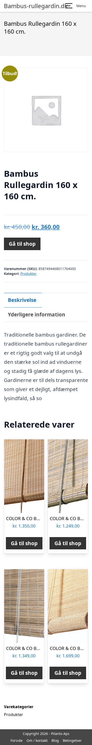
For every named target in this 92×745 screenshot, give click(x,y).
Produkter (28, 273)
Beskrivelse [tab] (22, 300)
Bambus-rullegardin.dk (36, 6)
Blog (55, 740)
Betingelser (72, 740)
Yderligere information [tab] (36, 314)
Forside (17, 740)
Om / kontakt (37, 740)
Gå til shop (22, 243)
